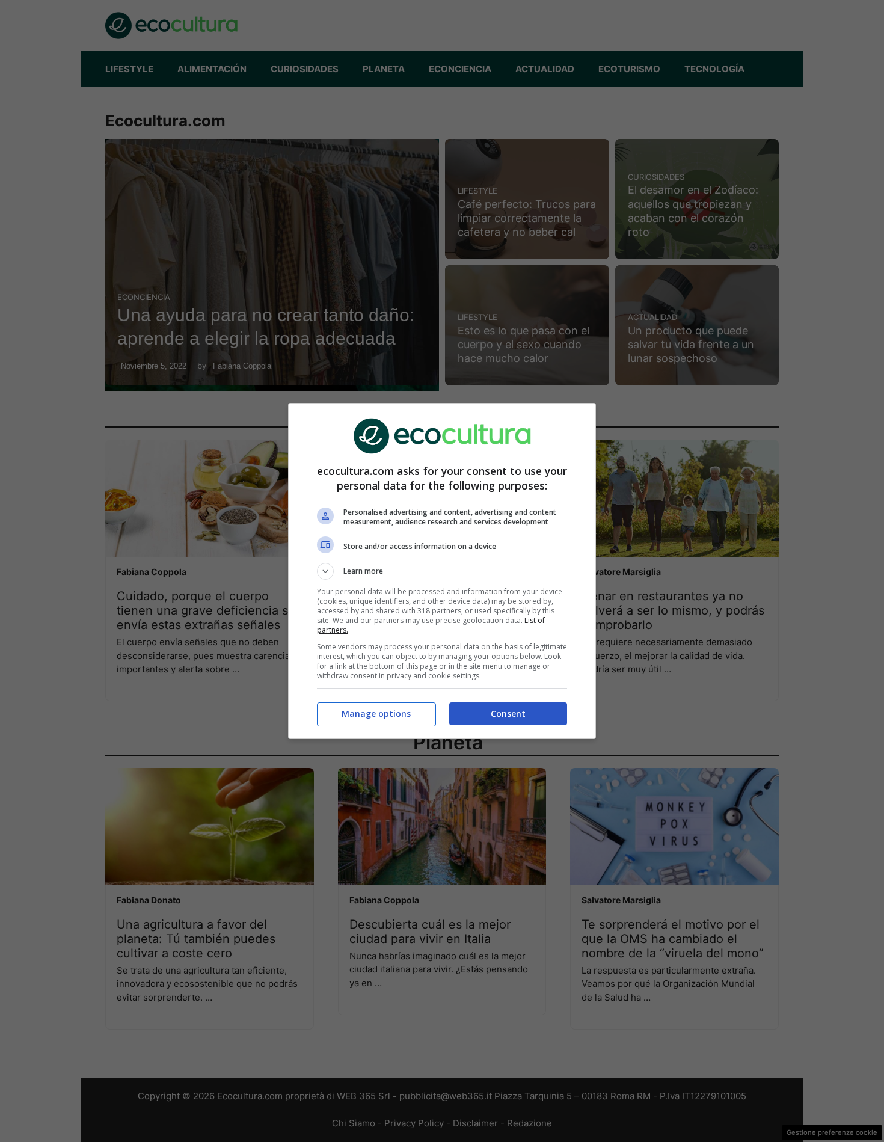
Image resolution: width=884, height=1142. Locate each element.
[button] (442, 571)
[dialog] (442, 571)
